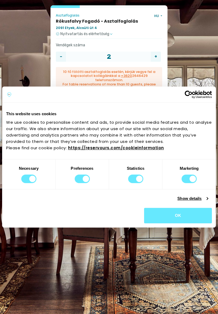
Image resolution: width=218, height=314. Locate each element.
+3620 (126, 75)
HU (157, 15)
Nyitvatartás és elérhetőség (85, 34)
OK (178, 215)
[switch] (82, 179)
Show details (189, 198)
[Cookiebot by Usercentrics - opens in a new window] (188, 94)
